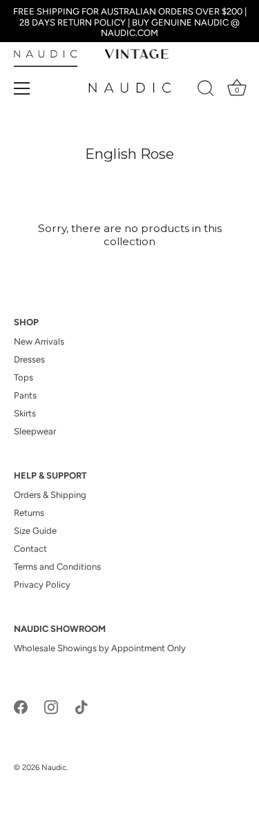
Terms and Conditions (57, 566)
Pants (25, 395)
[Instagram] (51, 706)
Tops (23, 377)
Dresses (29, 359)
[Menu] (22, 88)
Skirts (25, 413)
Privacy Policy (42, 584)
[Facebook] (21, 706)
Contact (30, 548)
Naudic (53, 767)
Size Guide (35, 531)
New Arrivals (39, 341)
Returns (29, 513)
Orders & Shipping (50, 495)
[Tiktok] (81, 706)
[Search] (206, 90)
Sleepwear (35, 431)
